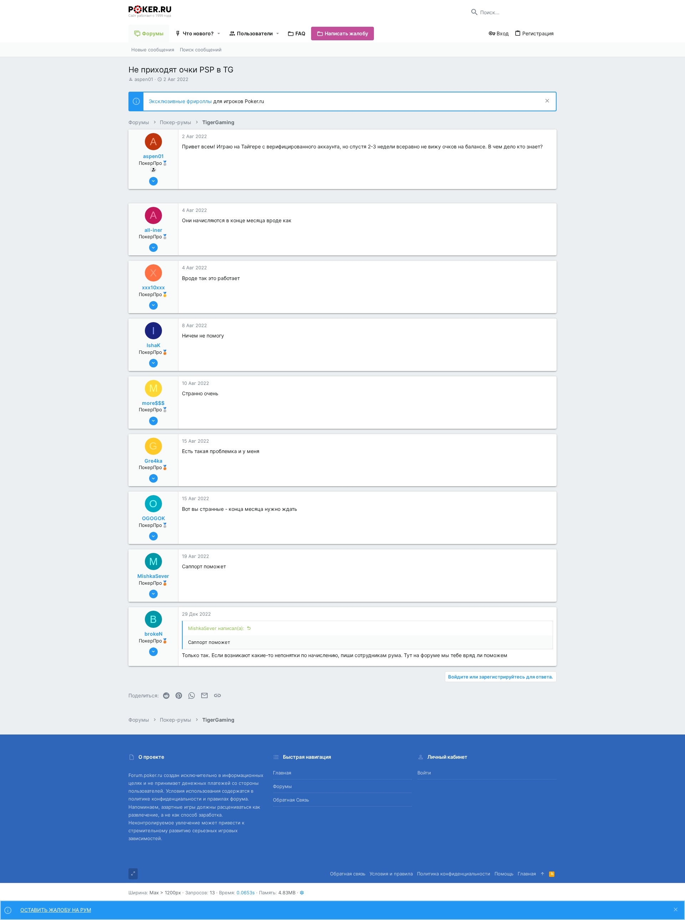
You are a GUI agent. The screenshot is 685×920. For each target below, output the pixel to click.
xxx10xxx (153, 287)
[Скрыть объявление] (546, 101)
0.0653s (246, 892)
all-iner (153, 230)
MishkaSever (153, 576)
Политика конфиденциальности (453, 873)
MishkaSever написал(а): (216, 628)
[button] (218, 33)
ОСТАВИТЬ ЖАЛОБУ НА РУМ (55, 910)
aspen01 (144, 79)
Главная (282, 773)
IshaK (153, 345)
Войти (424, 773)
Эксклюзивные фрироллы (181, 101)
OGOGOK (153, 518)
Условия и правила (391, 873)
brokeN (153, 634)
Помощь (503, 873)
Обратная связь (291, 800)
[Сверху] (542, 873)
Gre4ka (153, 461)
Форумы (282, 786)
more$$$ (153, 403)
